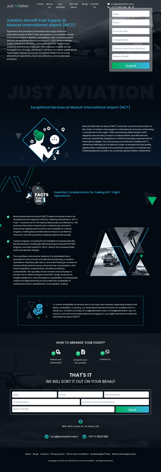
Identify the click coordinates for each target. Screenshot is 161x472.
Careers (44, 454)
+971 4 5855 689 (119, 7)
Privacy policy (57, 454)
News (28, 454)
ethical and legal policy (124, 454)
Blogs (36, 454)
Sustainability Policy (100, 454)
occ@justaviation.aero (122, 4)
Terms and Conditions (77, 454)
